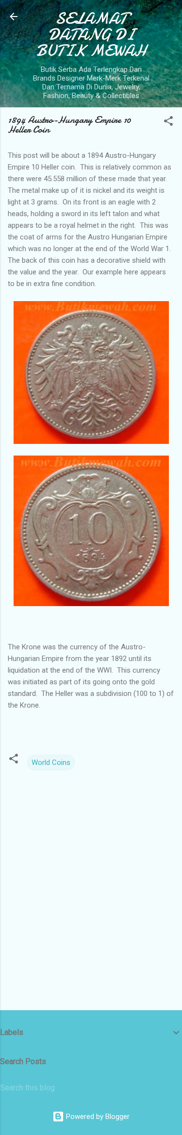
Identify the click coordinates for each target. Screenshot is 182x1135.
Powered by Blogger (97, 1116)
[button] (168, 122)
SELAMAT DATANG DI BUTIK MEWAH (91, 35)
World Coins (51, 762)
